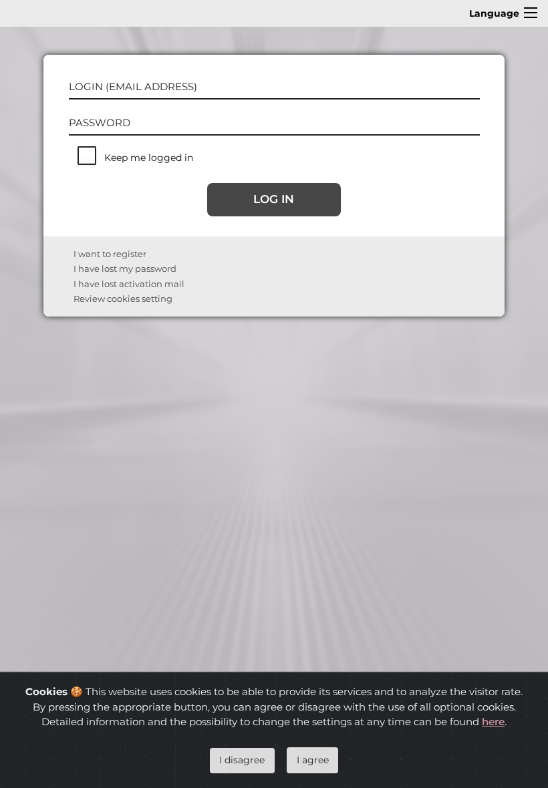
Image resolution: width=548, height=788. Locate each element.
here (493, 721)
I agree (313, 760)
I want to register (110, 253)
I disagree (242, 760)
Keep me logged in (148, 158)
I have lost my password (125, 268)
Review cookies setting (123, 298)
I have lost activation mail (129, 283)
